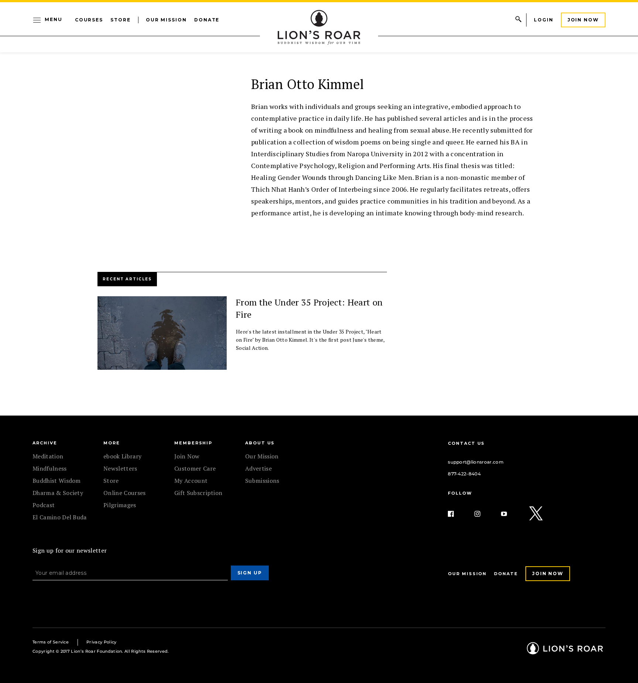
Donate (207, 20)
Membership (193, 442)
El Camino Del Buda (59, 517)
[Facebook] (457, 514)
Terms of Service (50, 642)
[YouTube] (510, 514)
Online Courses (124, 493)
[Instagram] (483, 514)
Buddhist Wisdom (56, 481)
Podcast (43, 505)
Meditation (47, 456)
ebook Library (122, 456)
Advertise (258, 468)
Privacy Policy (101, 642)
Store (120, 20)
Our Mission (166, 20)
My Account (190, 481)
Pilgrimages (119, 505)
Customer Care (195, 468)
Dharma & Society (57, 493)
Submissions (262, 481)
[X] (536, 514)
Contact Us (466, 443)
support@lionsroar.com (476, 462)
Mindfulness (49, 468)
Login (543, 20)
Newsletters (120, 468)
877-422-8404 (464, 474)
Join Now (583, 20)
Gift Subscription (198, 493)
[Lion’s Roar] (565, 652)
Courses (89, 20)
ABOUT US (260, 442)
